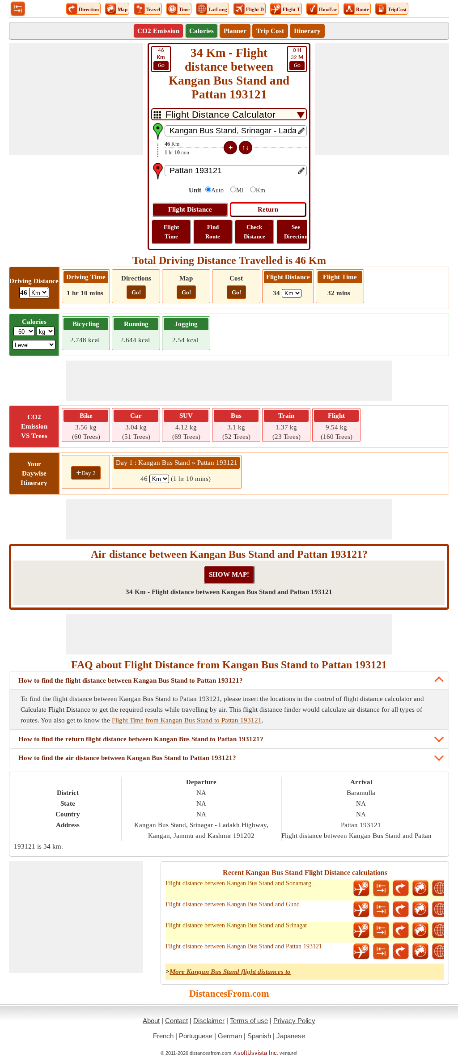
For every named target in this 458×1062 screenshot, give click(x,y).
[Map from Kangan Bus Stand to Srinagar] (420, 930)
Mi (239, 190)
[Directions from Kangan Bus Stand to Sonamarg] (401, 888)
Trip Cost (270, 30)
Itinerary (307, 30)
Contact (176, 1020)
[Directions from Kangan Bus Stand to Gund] (401, 909)
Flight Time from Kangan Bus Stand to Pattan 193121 (187, 720)
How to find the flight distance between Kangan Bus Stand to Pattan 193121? (130, 680)
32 (297, 57)
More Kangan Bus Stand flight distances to (230, 971)
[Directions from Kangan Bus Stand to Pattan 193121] (401, 951)
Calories (201, 30)
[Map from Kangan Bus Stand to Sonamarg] (420, 888)
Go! (136, 292)
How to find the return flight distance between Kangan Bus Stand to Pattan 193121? (140, 739)
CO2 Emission (158, 30)
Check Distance (254, 232)
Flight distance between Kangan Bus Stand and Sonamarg (238, 883)
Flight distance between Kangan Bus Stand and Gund (232, 904)
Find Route (212, 232)
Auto (217, 190)
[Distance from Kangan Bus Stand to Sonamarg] (381, 888)
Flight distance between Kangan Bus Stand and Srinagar (236, 925)
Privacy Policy (294, 1020)
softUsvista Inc (257, 1052)
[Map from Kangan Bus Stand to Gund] (420, 909)
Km (260, 190)
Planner (235, 30)
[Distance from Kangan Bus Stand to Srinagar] (381, 930)
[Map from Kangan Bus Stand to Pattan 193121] (420, 951)
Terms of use (249, 1020)
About (151, 1020)
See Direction (296, 232)
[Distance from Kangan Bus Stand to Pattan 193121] (381, 951)
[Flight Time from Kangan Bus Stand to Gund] (361, 909)
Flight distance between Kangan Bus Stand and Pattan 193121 (243, 946)
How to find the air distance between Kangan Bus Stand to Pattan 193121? (127, 757)
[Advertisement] (76, 99)
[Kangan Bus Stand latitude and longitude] (440, 888)
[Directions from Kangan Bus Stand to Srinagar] (401, 930)
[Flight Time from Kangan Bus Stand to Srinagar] (361, 930)
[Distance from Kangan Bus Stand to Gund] (381, 909)
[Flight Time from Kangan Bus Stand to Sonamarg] (361, 888)
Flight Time (171, 232)
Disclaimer (209, 1020)
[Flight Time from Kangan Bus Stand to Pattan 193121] (361, 951)
